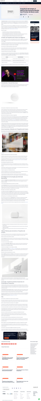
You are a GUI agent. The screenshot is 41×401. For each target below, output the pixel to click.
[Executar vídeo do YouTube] (15, 74)
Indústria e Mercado (22, 397)
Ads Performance (28, 397)
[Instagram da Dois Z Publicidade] (14, 388)
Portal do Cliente (35, 391)
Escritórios (34, 395)
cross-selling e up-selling (13, 248)
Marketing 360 (21, 398)
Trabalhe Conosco (15, 398)
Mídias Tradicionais (28, 398)
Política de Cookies (15, 397)
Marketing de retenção (32, 347)
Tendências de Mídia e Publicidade (5, 354)
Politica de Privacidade (16, 394)
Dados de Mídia (21, 394)
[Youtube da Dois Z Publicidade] (16, 388)
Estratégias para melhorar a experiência (19, 159)
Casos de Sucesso (28, 393)
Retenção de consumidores (33, 352)
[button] (21, 17)
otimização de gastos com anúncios (13, 28)
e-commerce (14, 119)
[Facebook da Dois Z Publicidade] (18, 388)
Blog (20, 393)
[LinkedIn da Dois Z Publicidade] (12, 388)
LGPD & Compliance (15, 393)
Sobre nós (28, 394)
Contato (34, 394)
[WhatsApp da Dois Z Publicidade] (20, 388)
